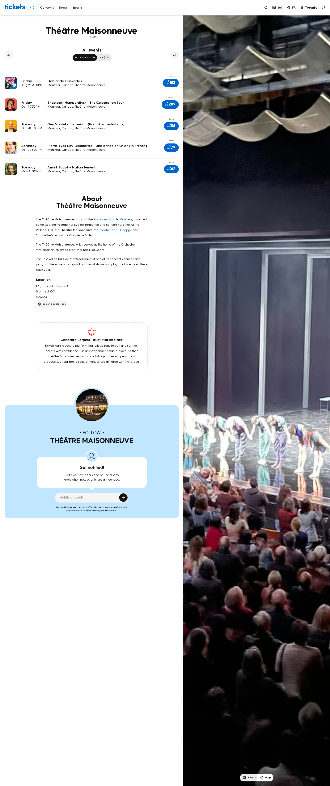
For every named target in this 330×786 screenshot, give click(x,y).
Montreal (125, 219)
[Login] (323, 7)
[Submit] (123, 497)
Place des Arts (104, 219)
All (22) (103, 57)
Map (268, 777)
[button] (171, 83)
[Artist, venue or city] (266, 7)
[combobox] (308, 7)
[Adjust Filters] (9, 55)
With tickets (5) (85, 57)
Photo (252, 777)
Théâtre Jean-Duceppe (115, 230)
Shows (63, 7)
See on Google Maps (54, 304)
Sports (77, 7)
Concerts (47, 7)
